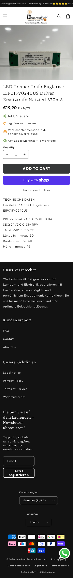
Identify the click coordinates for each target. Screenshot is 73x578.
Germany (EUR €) (35, 500)
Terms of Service (15, 389)
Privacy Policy (13, 380)
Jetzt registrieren (19, 473)
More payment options (36, 189)
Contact (9, 339)
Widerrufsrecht (14, 397)
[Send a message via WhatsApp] (64, 553)
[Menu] (5, 16)
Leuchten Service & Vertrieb (31, 559)
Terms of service (59, 565)
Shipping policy (48, 571)
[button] (59, 16)
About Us (9, 347)
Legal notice (12, 372)
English (34, 522)
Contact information (19, 565)
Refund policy (28, 571)
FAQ (6, 330)
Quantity (8, 147)
